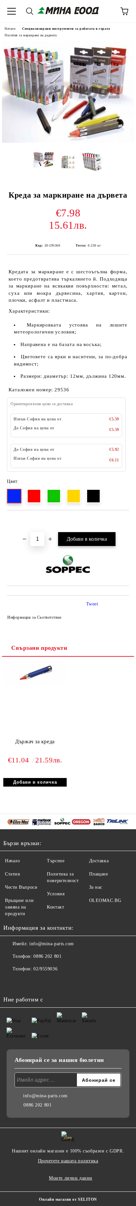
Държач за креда (34, 741)
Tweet (92, 604)
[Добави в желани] (124, 521)
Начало (10, 28)
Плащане (98, 874)
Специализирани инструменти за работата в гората (66, 28)
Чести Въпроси (21, 887)
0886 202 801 (47, 956)
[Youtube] (26, 982)
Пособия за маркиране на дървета (30, 35)
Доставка (99, 860)
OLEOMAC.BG (105, 900)
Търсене (55, 860)
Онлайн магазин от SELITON (68, 1199)
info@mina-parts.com (51, 943)
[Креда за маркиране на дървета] (68, 141)
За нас (95, 887)
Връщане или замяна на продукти (19, 907)
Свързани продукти (39, 647)
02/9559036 (45, 968)
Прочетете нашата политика (68, 1160)
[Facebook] (12, 982)
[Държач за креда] (35, 683)
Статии (12, 874)
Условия (55, 893)
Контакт (55, 907)
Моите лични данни (70, 1178)
